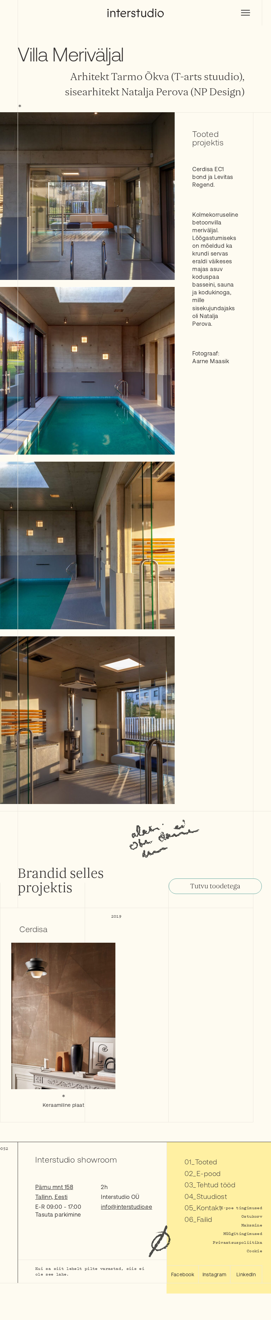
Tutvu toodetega (215, 886)
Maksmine (251, 1225)
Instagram (215, 1274)
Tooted (206, 1162)
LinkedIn (246, 1274)
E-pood (209, 1173)
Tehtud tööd (216, 1185)
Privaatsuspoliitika (237, 1242)
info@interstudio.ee (126, 1207)
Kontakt (209, 1208)
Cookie (254, 1251)
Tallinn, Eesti (51, 1197)
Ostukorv (251, 1216)
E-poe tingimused (241, 1208)
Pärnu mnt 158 (54, 1187)
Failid (204, 1219)
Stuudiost (212, 1196)
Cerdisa (33, 929)
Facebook (182, 1274)
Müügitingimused (242, 1233)
